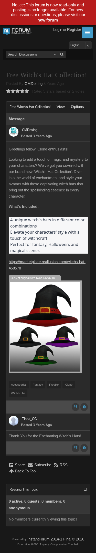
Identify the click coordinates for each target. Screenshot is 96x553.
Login (57, 30)
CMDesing (33, 84)
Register (74, 30)
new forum (47, 20)
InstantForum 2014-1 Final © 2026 (55, 539)
